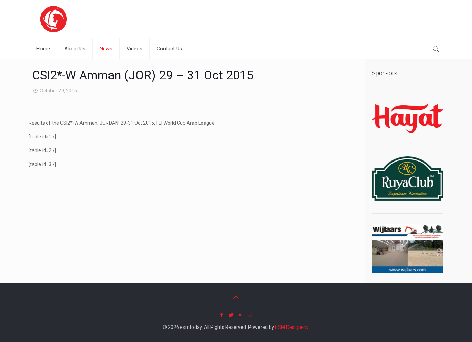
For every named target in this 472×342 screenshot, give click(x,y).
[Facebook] (222, 315)
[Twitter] (231, 315)
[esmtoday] (53, 19)
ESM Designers (291, 327)
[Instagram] (250, 315)
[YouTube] (240, 315)
